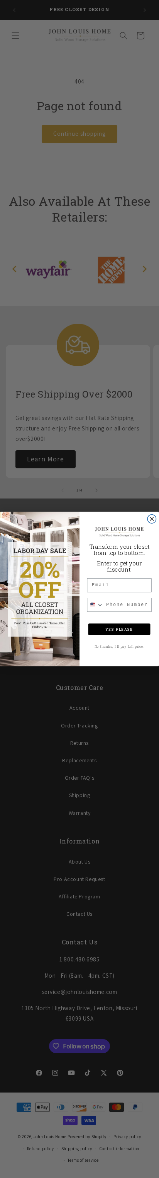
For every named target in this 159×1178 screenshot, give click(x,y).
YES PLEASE (119, 629)
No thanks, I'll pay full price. (119, 646)
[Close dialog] (151, 518)
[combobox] (95, 604)
